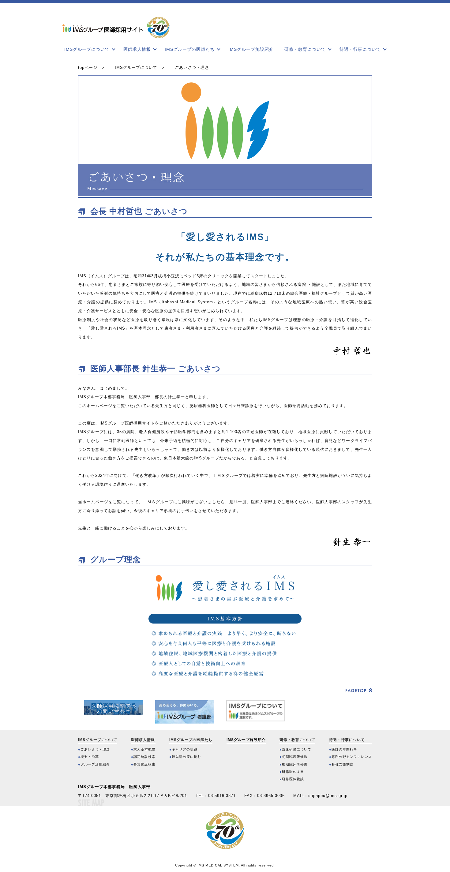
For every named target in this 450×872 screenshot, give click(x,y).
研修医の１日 (293, 771)
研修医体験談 (293, 779)
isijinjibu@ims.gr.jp (327, 795)
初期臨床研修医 (295, 756)
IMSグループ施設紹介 (251, 49)
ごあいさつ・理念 (95, 749)
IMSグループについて (87, 49)
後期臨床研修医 (295, 764)
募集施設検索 (144, 764)
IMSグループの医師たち (190, 49)
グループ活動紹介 (95, 764)
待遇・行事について (360, 49)
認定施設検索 (144, 756)
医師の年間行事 (344, 749)
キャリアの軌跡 (184, 749)
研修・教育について (305, 49)
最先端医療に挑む (186, 756)
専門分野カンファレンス (352, 756)
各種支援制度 (343, 764)
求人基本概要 (144, 749)
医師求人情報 (137, 49)
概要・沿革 (90, 756)
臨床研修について (296, 749)
